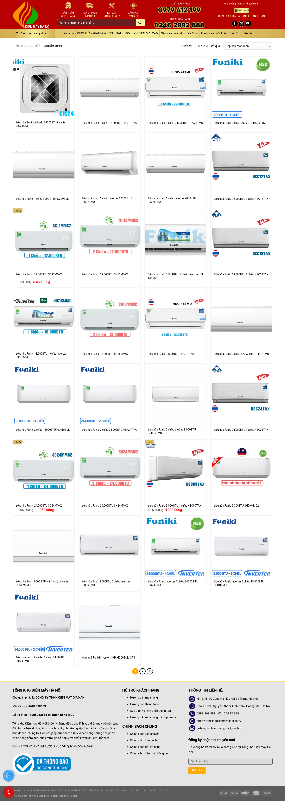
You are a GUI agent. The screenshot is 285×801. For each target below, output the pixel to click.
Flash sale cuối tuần (214, 33)
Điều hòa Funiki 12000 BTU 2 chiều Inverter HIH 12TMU (175, 276)
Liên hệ (247, 33)
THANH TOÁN (257, 16)
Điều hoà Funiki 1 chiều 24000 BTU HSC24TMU (175, 122)
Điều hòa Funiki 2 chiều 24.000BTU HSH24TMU (109, 429)
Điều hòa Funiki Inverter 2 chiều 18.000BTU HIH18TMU (239, 583)
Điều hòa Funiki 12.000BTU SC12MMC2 (39, 274)
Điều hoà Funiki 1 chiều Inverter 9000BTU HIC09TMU (172, 200)
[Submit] (140, 23)
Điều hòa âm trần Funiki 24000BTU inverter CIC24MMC (41, 124)
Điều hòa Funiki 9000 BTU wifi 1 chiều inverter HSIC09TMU (42, 583)
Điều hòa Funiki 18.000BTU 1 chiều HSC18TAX (241, 274)
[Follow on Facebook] (235, 24)
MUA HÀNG (241, 16)
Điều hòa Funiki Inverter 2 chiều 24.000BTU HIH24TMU (41, 659)
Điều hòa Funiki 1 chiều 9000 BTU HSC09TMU (240, 122)
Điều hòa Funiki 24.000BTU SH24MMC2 (105, 505)
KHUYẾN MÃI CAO (145, 33)
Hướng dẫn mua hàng (144, 697)
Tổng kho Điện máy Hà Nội (42, 795)
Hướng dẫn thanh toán (144, 704)
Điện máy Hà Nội (68, 795)
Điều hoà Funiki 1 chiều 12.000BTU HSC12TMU (109, 122)
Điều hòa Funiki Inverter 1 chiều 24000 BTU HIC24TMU (173, 583)
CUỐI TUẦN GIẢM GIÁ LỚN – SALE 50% (103, 33)
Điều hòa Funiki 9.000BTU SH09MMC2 (236, 505)
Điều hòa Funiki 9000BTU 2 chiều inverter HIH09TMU (106, 583)
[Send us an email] (241, 24)
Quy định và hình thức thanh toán (151, 710)
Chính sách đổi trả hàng (145, 747)
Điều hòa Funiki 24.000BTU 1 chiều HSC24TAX (241, 429)
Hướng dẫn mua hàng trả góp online (153, 717)
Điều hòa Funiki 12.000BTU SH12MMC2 (105, 274)
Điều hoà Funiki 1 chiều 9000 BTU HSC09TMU (43, 198)
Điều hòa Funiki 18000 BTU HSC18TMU (171, 353)
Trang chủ (67, 33)
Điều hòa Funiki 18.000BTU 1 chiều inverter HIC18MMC (41, 355)
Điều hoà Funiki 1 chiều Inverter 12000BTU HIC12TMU (107, 200)
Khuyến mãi (252, 3)
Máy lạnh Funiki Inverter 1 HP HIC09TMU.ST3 (108, 657)
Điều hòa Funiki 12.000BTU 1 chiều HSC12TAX (241, 198)
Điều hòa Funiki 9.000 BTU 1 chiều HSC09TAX (174, 505)
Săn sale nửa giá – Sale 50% (179, 33)
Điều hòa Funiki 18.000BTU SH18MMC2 (105, 353)
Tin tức (240, 3)
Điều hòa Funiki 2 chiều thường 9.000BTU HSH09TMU (172, 431)
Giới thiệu (229, 3)
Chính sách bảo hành (143, 740)
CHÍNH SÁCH (225, 16)
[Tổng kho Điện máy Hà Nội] (32, 14)
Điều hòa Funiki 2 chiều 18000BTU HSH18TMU (43, 429)
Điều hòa (34, 46)
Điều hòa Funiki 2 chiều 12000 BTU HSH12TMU (241, 353)
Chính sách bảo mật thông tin (149, 753)
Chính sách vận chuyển (144, 734)
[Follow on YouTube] (248, 24)
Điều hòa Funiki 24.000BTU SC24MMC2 (39, 505)
